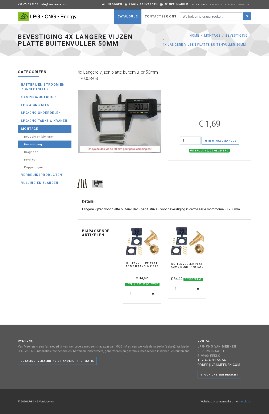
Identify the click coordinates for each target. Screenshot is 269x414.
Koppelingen (33, 167)
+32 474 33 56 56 (28, 4)
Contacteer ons (161, 16)
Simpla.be (245, 401)
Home (194, 35)
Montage (212, 35)
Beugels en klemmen (39, 136)
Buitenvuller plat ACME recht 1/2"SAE (187, 265)
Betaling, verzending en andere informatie (57, 360)
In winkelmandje (221, 140)
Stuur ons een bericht (219, 374)
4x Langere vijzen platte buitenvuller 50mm (204, 44)
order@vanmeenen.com (54, 4)
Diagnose (31, 152)
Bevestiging (236, 35)
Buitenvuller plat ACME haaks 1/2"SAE (141, 265)
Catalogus (128, 16)
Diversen (30, 159)
